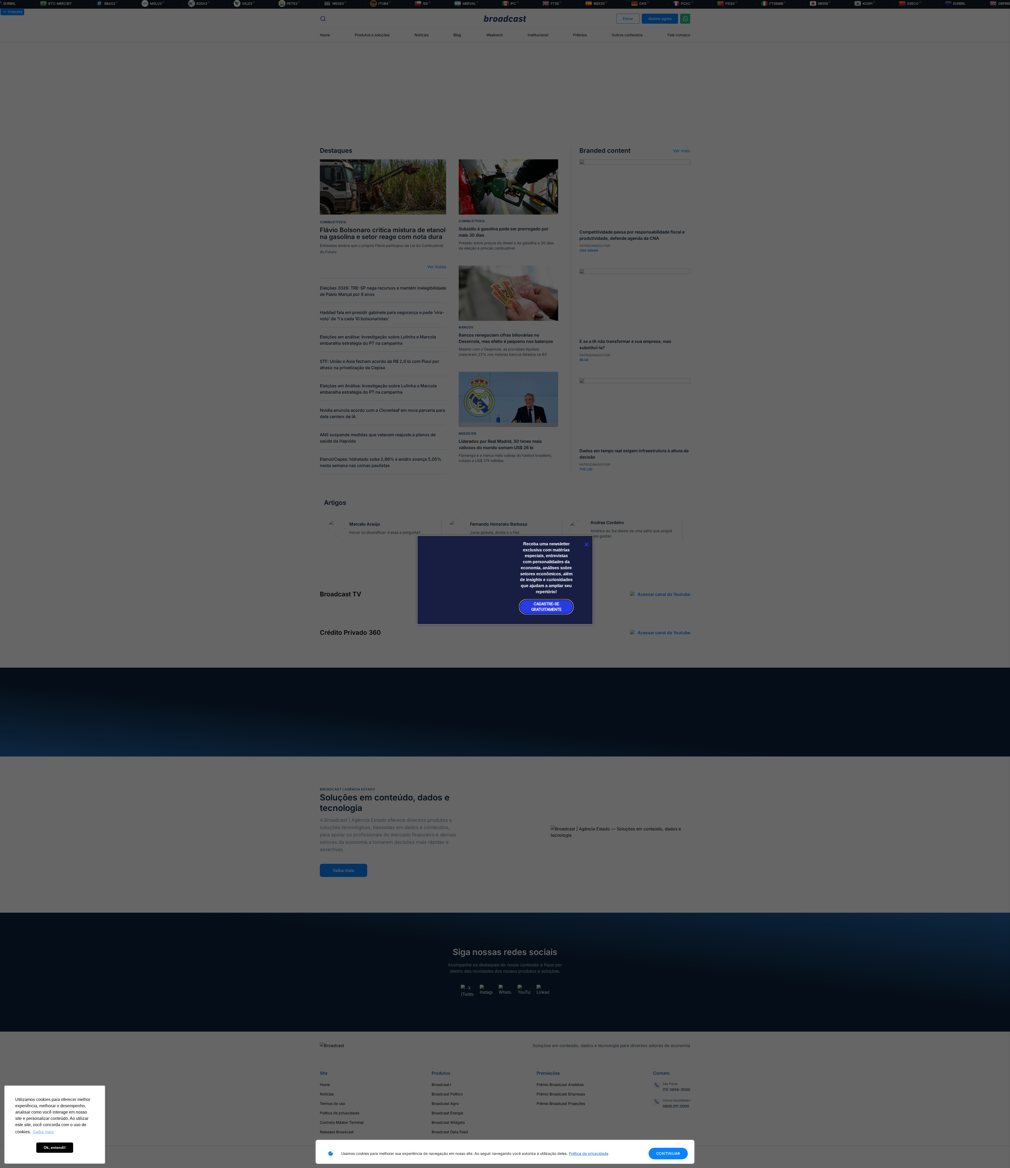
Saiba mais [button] (43, 1132)
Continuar (668, 1153)
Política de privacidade (588, 1153)
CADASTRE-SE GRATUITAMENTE (546, 607)
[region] (505, 1152)
